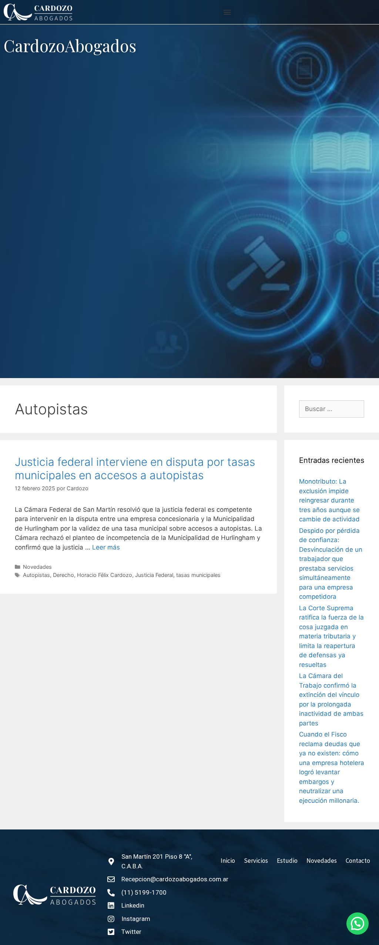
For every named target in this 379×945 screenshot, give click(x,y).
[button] (227, 12)
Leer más (106, 547)
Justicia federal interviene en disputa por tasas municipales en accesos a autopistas (135, 468)
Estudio (287, 860)
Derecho (63, 575)
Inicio (228, 860)
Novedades (37, 567)
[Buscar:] (331, 409)
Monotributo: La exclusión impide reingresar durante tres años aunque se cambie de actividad (329, 500)
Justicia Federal (154, 575)
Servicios (256, 860)
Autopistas (36, 575)
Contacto (358, 860)
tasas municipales (198, 575)
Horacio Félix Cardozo (104, 575)
